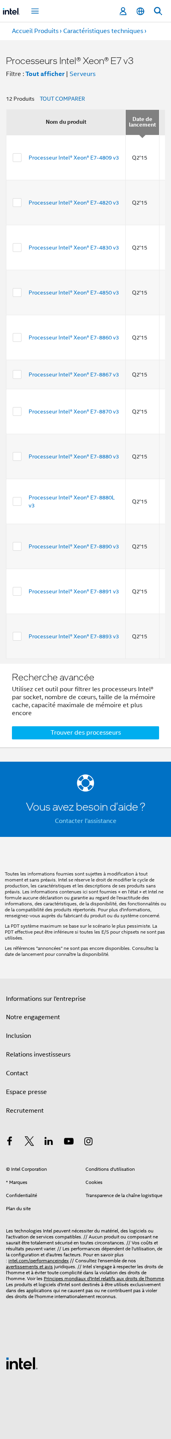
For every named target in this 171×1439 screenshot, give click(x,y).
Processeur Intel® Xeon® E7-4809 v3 (74, 157)
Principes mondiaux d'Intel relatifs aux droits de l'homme (104, 1278)
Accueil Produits (35, 31)
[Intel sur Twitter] (29, 1142)
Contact (17, 1073)
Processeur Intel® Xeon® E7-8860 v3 (74, 337)
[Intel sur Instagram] (88, 1142)
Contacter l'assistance (86, 821)
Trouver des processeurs (86, 733)
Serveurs (82, 74)
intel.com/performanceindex (38, 1261)
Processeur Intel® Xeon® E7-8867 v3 (74, 374)
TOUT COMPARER (62, 98)
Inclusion (18, 1036)
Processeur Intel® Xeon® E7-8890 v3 (74, 546)
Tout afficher (44, 74)
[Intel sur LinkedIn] (49, 1142)
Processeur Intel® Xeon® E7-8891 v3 (74, 591)
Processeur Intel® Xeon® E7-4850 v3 (74, 292)
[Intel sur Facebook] (9, 1142)
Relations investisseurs (38, 1055)
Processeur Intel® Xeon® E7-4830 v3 (74, 247)
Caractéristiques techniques (103, 31)
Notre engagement (33, 1017)
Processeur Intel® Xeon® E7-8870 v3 (74, 411)
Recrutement (25, 1111)
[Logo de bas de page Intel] (22, 1363)
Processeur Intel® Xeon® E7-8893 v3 (74, 636)
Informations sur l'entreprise (46, 999)
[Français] (140, 11)
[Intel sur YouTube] (69, 1142)
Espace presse (26, 1092)
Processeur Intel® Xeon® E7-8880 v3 (74, 456)
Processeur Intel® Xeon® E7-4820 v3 (74, 202)
